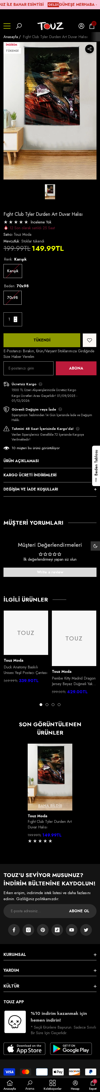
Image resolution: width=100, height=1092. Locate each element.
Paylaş (89, 49)
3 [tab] (53, 704)
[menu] (6, 26)
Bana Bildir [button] (50, 805)
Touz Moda (22, 234)
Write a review (50, 572)
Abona (76, 368)
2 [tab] (47, 704)
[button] (18, 26)
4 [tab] (59, 704)
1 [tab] (41, 704)
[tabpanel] (26, 648)
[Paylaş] (89, 49)
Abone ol (79, 911)
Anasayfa (10, 36)
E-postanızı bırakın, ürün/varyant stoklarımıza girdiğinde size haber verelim (48, 353)
